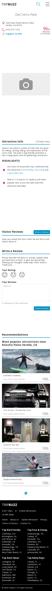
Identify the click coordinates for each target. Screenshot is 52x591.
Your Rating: (9, 270)
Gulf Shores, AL (9, 539)
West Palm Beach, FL (12, 552)
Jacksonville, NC (34, 552)
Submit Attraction (29, 519)
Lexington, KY (8, 561)
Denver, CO (32, 567)
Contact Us (25, 523)
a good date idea (15, 173)
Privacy (43, 519)
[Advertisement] (26, 53)
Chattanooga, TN (10, 547)
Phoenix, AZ (33, 544)
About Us (14, 519)
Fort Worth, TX (9, 569)
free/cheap (39, 170)
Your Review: (9, 282)
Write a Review (42, 232)
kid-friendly (28, 170)
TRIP (9, 4)
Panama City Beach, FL (38, 547)
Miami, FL (32, 575)
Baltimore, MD (9, 575)
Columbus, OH (8, 533)
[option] (26, 84)
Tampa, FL (32, 536)
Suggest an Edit (14, 33)
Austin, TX (32, 577)
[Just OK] (13, 274)
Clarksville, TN (8, 541)
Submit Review (42, 308)
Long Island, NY (9, 567)
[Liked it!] (4, 274)
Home (5, 519)
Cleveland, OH (8, 564)
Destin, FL (32, 569)
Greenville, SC (8, 580)
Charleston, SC (34, 564)
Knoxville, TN (8, 544)
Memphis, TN (8, 549)
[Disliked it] (22, 274)
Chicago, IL (32, 572)
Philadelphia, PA (34, 580)
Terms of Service (10, 523)
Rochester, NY (8, 577)
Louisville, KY (33, 549)
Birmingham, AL (9, 536)
